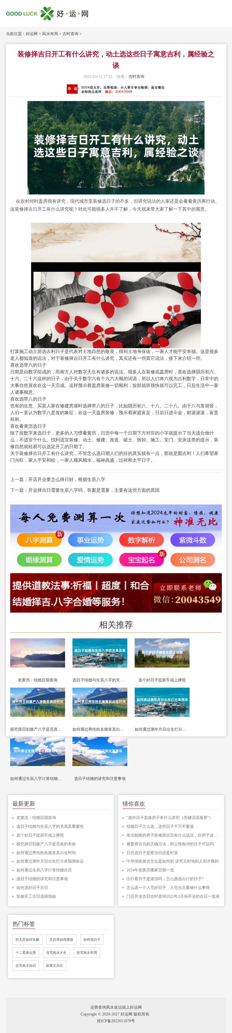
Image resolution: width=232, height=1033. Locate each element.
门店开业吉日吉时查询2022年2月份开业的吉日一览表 (173, 896)
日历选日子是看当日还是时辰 (152, 853)
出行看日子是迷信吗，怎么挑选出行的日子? (164, 879)
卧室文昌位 (54, 966)
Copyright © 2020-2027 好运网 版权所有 (115, 1014)
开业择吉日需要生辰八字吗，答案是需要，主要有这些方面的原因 (94, 490)
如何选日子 (91, 940)
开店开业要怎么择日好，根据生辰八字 (66, 479)
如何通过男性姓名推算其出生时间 (99, 729)
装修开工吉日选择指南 (36, 896)
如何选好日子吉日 (32, 888)
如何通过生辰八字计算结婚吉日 (37, 779)
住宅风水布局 (87, 953)
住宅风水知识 (26, 966)
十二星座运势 (26, 953)
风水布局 (50, 34)
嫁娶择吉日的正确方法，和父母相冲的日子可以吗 (170, 844)
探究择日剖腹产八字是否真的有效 (37, 729)
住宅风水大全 (56, 953)
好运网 (32, 34)
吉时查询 (70, 34)
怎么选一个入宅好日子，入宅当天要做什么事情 (168, 888)
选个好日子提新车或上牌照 (162, 680)
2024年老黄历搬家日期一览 (150, 870)
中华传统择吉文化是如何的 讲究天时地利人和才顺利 (172, 861)
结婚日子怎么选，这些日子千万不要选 (160, 826)
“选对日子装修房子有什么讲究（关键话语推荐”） (169, 818)
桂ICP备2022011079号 (116, 1021)
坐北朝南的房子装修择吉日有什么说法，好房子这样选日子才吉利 (173, 835)
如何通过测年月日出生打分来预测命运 (162, 729)
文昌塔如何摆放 (61, 940)
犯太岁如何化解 (27, 940)
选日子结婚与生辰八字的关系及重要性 (99, 680)
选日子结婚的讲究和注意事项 (100, 779)
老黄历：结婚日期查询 (37, 680)
